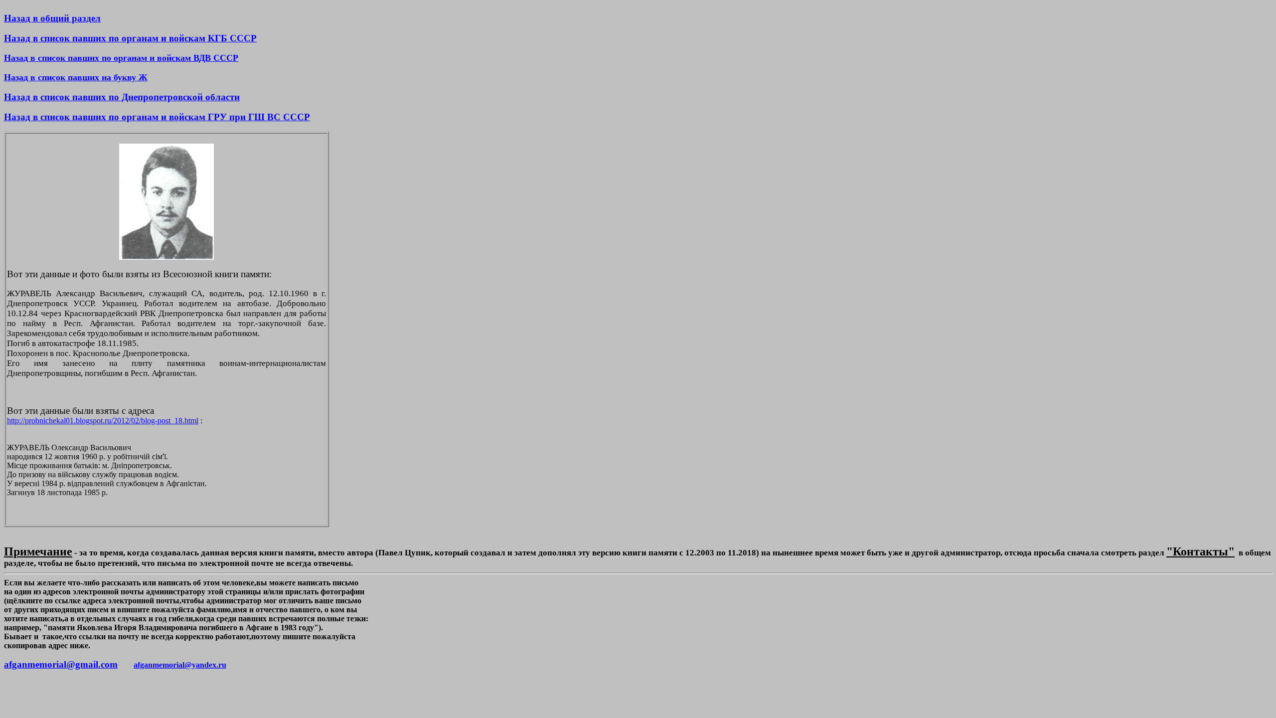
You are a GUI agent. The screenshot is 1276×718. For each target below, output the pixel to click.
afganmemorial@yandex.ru (180, 665)
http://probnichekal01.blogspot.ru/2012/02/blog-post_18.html (102, 420)
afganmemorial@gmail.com (61, 664)
